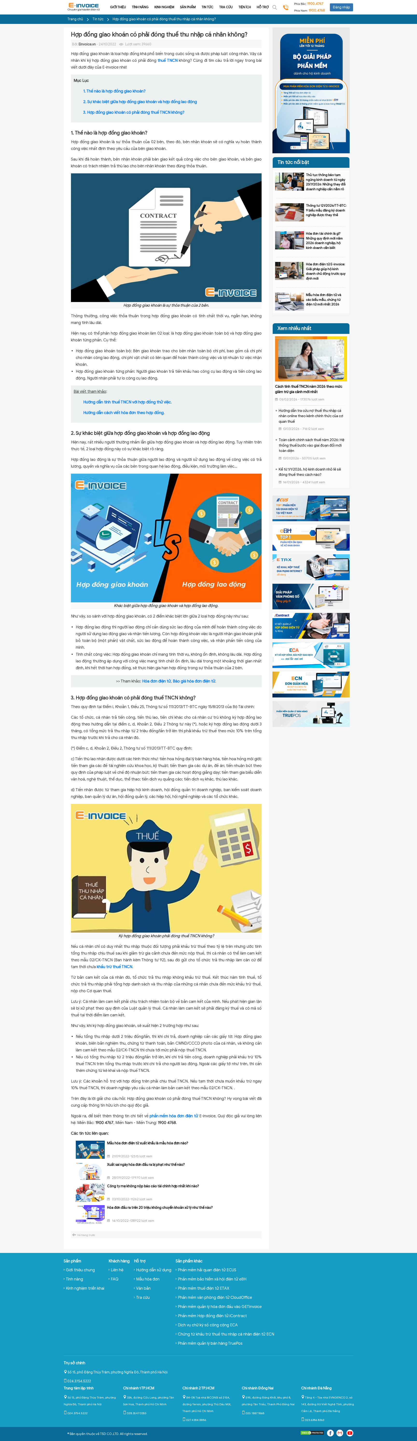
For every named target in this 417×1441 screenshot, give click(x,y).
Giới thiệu (118, 7)
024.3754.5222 (79, 1381)
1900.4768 (317, 10)
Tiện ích (244, 7)
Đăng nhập (341, 7)
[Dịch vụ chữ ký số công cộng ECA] (311, 655)
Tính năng (140, 7)
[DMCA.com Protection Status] (312, 1433)
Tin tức (207, 7)
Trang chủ (75, 19)
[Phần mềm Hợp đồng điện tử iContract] (311, 625)
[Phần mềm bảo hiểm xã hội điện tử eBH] (311, 537)
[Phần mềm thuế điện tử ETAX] (311, 566)
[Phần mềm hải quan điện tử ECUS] (311, 508)
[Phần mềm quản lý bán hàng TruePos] (311, 713)
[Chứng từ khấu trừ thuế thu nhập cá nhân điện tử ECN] (311, 684)
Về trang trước (86, 1235)
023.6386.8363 (314, 1420)
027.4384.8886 (196, 1420)
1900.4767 (315, 4)
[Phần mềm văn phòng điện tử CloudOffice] (311, 596)
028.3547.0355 (136, 1413)
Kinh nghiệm (164, 7)
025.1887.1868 (254, 1413)
